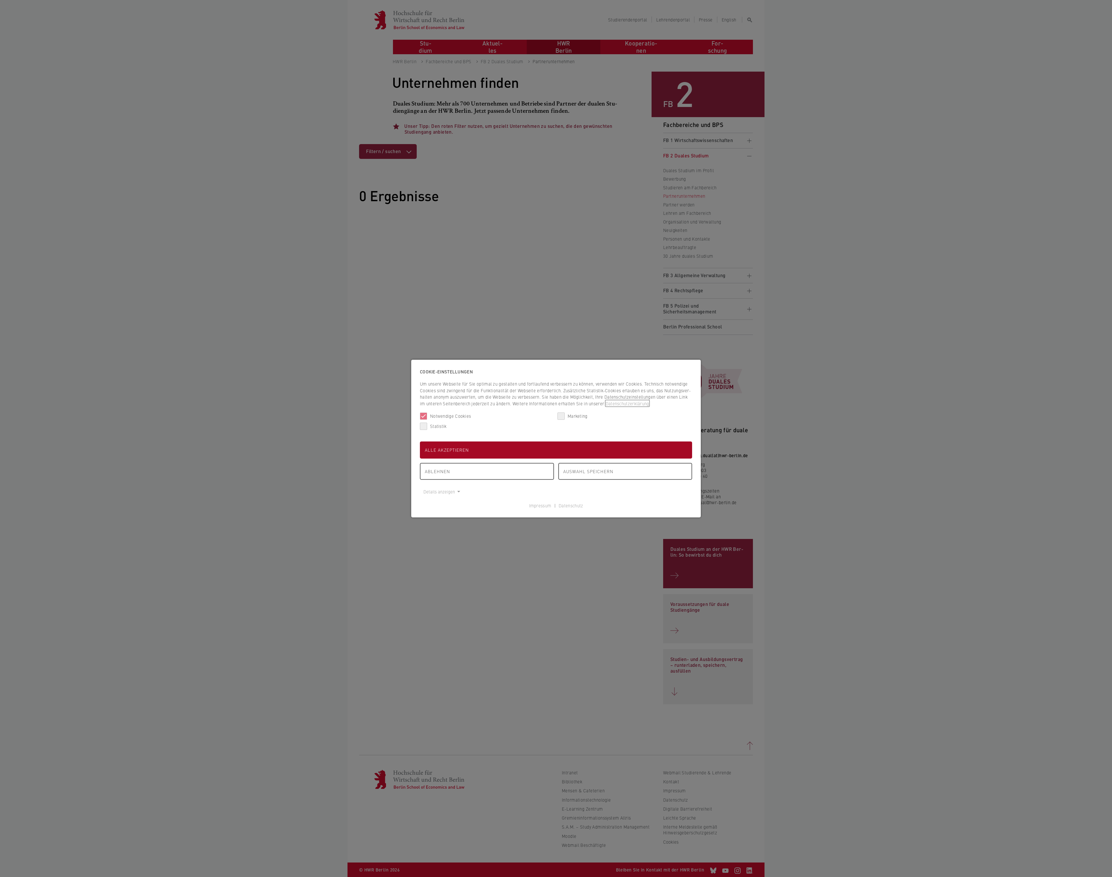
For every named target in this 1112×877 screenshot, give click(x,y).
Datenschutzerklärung (627, 403)
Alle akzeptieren (447, 450)
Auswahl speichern (588, 471)
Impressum (540, 505)
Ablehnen (437, 471)
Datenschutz (571, 505)
